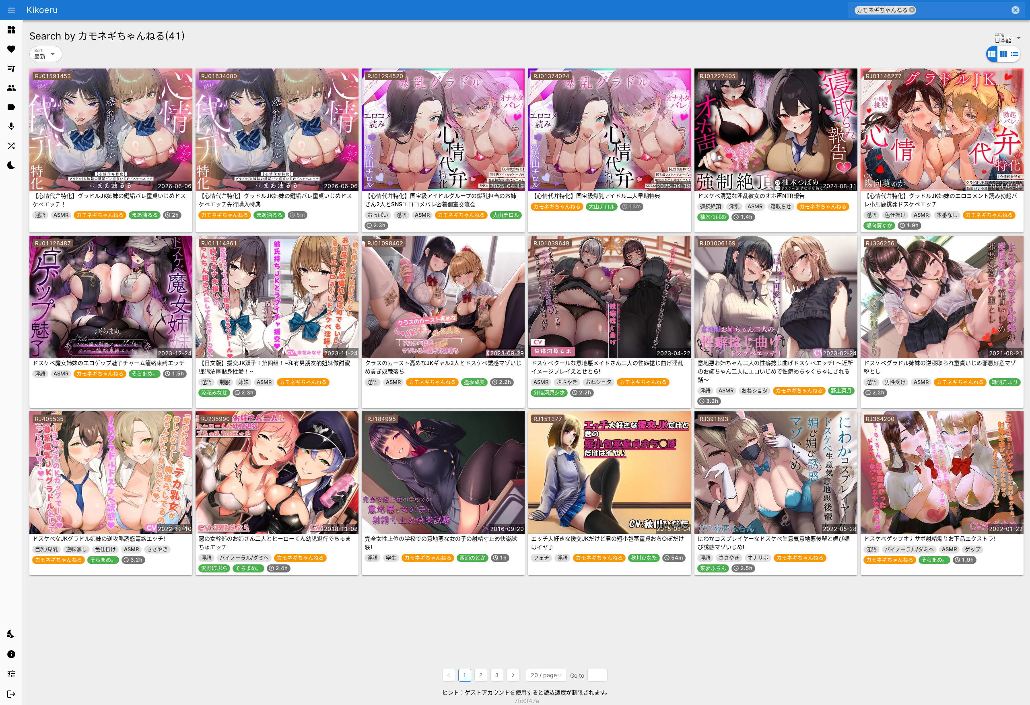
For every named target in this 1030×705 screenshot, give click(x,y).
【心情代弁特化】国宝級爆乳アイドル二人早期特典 (595, 195)
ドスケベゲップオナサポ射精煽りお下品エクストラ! (929, 538)
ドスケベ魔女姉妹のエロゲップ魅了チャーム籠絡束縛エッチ (109, 362)
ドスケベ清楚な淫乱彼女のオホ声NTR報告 (751, 195)
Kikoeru (42, 10)
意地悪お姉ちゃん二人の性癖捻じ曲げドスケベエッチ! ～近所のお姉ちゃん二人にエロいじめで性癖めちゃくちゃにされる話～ (775, 371)
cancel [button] (912, 9)
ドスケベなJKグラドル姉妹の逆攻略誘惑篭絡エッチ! (99, 538)
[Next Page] (513, 675)
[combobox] (963, 10)
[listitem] (11, 29)
